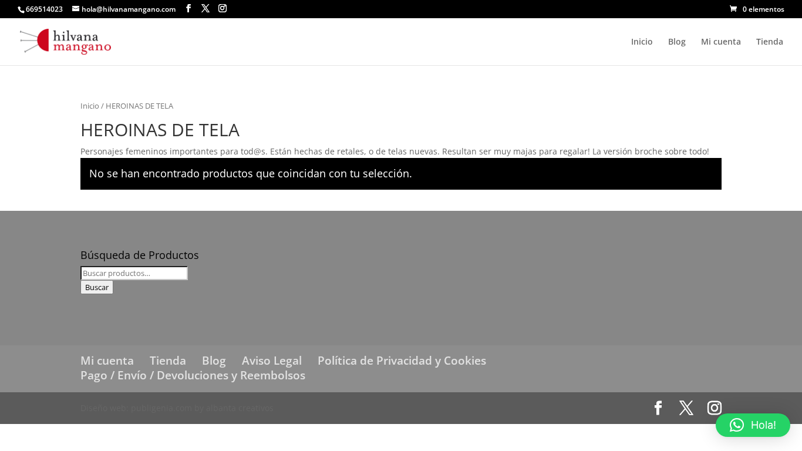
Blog (677, 42)
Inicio (642, 42)
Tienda (769, 42)
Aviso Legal (272, 360)
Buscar (97, 287)
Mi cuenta (721, 42)
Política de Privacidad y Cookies (402, 360)
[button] (753, 425)
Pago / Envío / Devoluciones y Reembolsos (192, 375)
